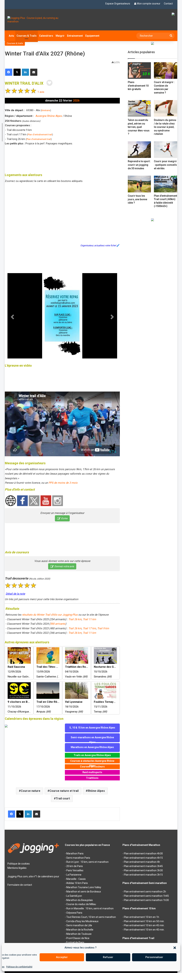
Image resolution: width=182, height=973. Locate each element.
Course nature (30, 791)
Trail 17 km (89, 628)
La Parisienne (73, 874)
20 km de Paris (74, 866)
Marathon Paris (75, 853)
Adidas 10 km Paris (77, 883)
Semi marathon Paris (78, 857)
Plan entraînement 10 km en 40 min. (144, 929)
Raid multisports (92, 772)
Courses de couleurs (92, 766)
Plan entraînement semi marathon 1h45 (146, 895)
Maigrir (60, 35)
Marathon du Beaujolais (79, 900)
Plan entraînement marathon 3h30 (143, 870)
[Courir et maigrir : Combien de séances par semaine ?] (165, 70)
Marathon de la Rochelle (79, 929)
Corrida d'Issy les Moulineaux (82, 921)
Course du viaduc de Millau (81, 904)
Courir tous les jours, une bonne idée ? (137, 199)
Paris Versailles (74, 870)
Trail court (63, 798)
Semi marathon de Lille (79, 925)
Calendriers (46, 35)
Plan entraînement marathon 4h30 (143, 853)
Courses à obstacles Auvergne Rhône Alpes (92, 761)
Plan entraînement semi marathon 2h (145, 891)
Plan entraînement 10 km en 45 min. (144, 925)
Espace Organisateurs (117, 3)
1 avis (41, 92)
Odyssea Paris (74, 912)
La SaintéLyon (74, 895)
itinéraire (45, 110)
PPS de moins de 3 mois (63, 482)
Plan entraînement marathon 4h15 (143, 857)
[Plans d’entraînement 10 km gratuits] (139, 70)
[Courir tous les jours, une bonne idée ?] (139, 184)
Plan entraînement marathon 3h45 (143, 866)
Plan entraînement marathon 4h (142, 861)
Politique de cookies (18, 863)
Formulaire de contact (19, 884)
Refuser (108, 957)
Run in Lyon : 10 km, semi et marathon (87, 861)
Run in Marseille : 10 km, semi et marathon (90, 908)
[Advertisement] (69, 158)
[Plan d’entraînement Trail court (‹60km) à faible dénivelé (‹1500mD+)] (165, 184)
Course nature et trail (64, 791)
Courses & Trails (27, 35)
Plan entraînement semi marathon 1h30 (146, 900)
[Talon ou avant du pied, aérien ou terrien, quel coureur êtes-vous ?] (139, 108)
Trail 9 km (103, 628)
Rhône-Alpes (96, 791)
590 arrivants (57, 623)
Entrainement (75, 35)
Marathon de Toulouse (79, 933)
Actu (11, 35)
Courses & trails (15, 43)
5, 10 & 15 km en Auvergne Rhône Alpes (92, 727)
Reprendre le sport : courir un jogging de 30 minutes (139, 165)
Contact (168, 3)
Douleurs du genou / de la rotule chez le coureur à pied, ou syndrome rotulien (165, 127)
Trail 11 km (89, 619)
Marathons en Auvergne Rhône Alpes (92, 747)
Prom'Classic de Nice (77, 938)
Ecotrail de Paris (75, 942)
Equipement (92, 35)
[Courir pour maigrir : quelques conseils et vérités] (165, 149)
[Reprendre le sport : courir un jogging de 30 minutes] (139, 149)
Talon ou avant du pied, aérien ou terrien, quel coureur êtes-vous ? (138, 127)
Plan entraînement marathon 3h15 (143, 874)
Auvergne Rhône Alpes (49, 116)
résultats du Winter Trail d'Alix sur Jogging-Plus (50, 614)
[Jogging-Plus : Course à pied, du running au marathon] (33, 19)
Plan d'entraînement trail (40, 134)
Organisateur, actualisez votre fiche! (98, 245)
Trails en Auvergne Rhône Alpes (92, 755)
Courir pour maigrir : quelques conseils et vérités (165, 165)
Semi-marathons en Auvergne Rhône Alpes (92, 739)
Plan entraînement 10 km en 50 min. (144, 921)
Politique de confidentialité (19, 967)
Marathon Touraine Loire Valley (83, 887)
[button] (174, 948)
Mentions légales (16, 867)
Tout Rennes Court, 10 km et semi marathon (91, 917)
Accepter (62, 957)
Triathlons (92, 778)
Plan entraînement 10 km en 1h (141, 917)
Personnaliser (154, 957)
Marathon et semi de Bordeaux (83, 891)
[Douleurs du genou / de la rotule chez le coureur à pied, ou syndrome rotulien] (165, 108)
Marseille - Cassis (76, 879)
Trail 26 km (75, 619)
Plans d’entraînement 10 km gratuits (138, 86)
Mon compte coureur (148, 3)
